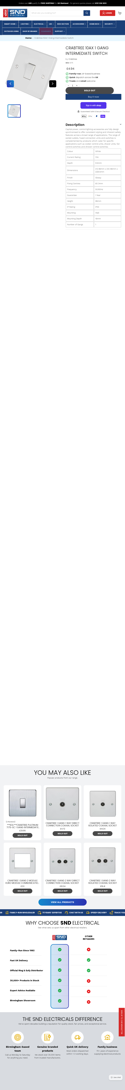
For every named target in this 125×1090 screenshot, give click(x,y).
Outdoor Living (11, 31)
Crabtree (72, 59)
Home (28, 38)
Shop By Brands (30, 31)
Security (109, 24)
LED (50, 24)
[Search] (86, 13)
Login (109, 13)
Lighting (25, 24)
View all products (62, 902)
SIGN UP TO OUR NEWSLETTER (122, 1022)
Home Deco (94, 24)
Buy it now (93, 96)
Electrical (39, 24)
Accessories (79, 24)
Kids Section (63, 24)
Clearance (46, 31)
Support (59, 31)
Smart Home (10, 24)
